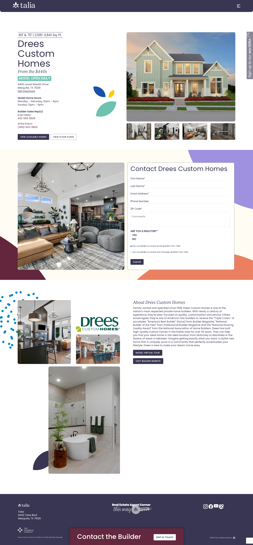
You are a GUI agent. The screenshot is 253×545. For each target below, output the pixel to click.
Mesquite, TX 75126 (29, 518)
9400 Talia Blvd (27, 515)
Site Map (52, 537)
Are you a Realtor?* (144, 231)
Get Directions (26, 91)
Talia (21, 512)
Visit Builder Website (148, 361)
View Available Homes (33, 137)
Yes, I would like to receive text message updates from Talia (160, 252)
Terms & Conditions (35, 537)
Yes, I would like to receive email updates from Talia (156, 246)
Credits (45, 537)
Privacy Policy (22, 537)
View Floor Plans (63, 137)
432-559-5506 (26, 118)
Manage (59, 537)
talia (216, 538)
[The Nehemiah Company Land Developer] (25, 532)
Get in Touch (164, 537)
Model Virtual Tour (148, 353)
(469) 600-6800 (28, 127)
